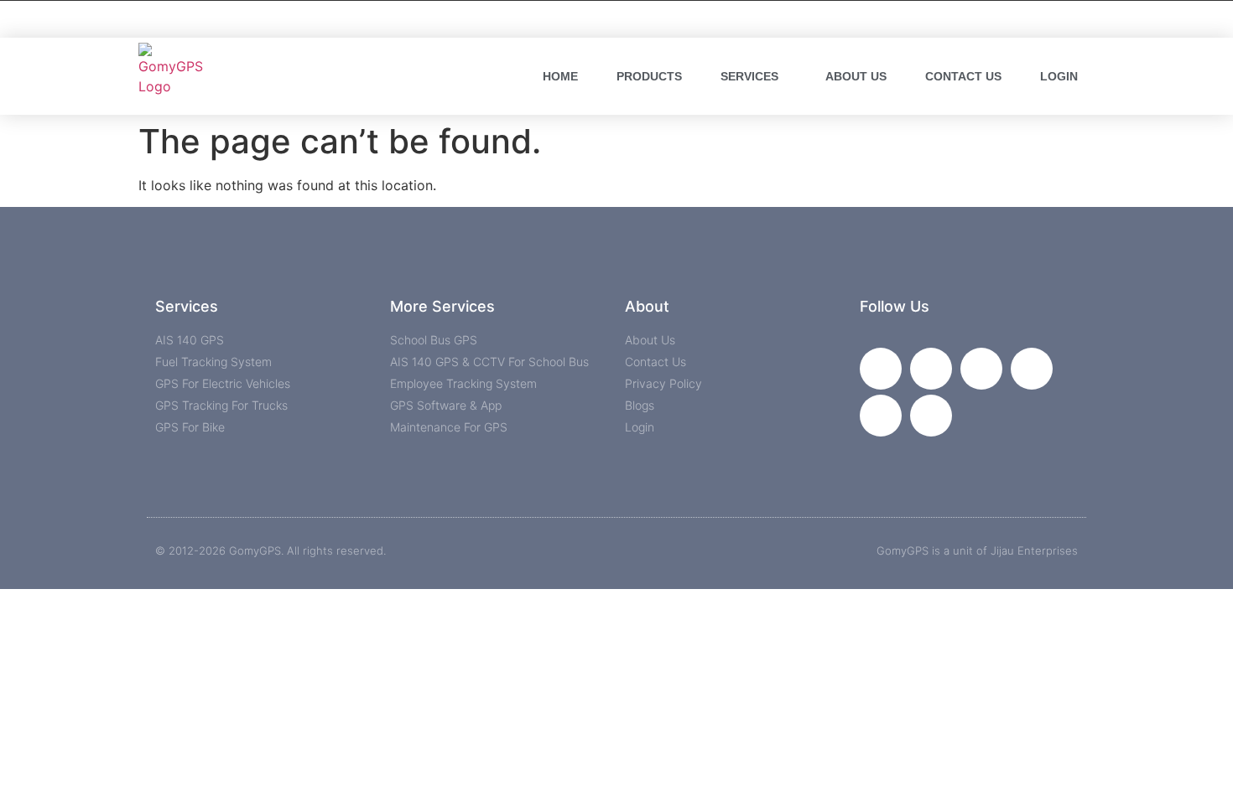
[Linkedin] (881, 416)
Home (560, 76)
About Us (856, 76)
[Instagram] (1032, 369)
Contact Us (963, 76)
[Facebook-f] (881, 369)
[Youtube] (981, 369)
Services (749, 76)
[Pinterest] (931, 416)
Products (649, 76)
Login (1059, 76)
